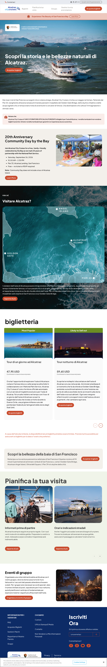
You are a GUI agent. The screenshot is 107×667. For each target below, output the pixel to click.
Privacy (47, 655)
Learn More (74, 16)
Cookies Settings (79, 662)
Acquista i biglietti (14, 70)
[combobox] (74, 2)
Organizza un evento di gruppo (19, 598)
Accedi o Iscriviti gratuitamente (91, 2)
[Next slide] (101, 425)
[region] (53, 662)
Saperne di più (10, 299)
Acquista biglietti (93, 9)
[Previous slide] (95, 425)
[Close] (103, 662)
